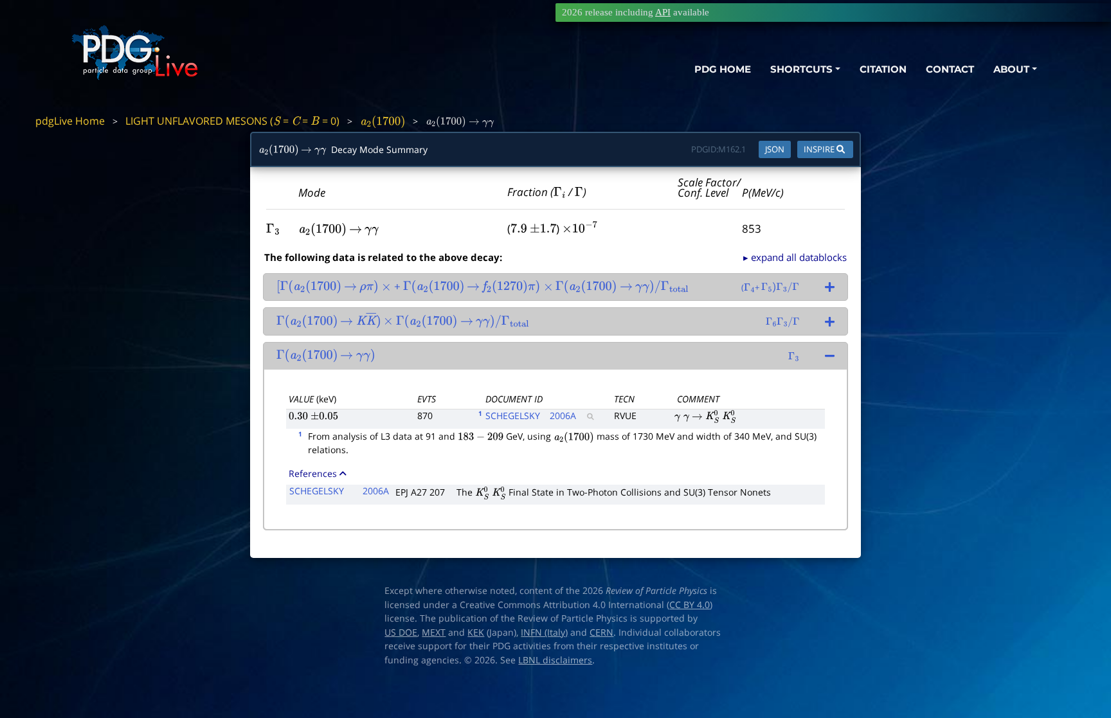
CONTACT (950, 69)
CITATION (883, 69)
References (312, 473)
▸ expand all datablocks (795, 257)
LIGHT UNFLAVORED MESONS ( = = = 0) (232, 121)
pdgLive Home (70, 121)
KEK (475, 632)
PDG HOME (722, 69)
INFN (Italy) (544, 632)
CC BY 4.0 (689, 605)
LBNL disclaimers (555, 660)
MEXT (434, 632)
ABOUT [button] (1011, 69)
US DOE (400, 632)
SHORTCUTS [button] (801, 69)
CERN (601, 632)
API (663, 12)
